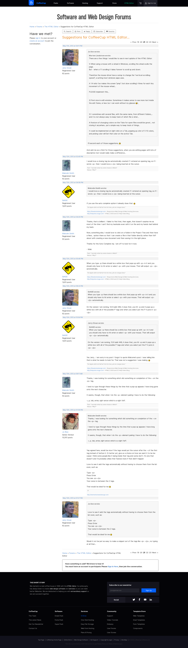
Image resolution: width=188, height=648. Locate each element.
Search (68, 31)
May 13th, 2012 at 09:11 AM (72, 374)
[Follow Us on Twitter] (134, 599)
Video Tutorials (112, 620)
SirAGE (65, 200)
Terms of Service (114, 644)
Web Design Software (81, 640)
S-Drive (83, 616)
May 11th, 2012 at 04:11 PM (72, 46)
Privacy (116, 640)
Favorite (111, 31)
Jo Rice (65, 432)
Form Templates (139, 624)
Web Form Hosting (87, 628)
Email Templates (139, 620)
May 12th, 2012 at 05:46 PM (73, 259)
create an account (37, 41)
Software (70, 3)
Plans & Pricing (86, 632)
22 (147, 42)
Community (111, 611)
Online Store (68, 640)
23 (150, 42)
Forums (39, 26)
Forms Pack (59, 620)
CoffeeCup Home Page (53, 640)
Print (78, 31)
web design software (57, 589)
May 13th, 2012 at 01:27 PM (73, 498)
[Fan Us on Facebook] (139, 599)
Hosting (85, 3)
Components (138, 628)
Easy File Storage (87, 624)
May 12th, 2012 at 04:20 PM (73, 217)
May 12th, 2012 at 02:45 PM (73, 156)
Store (114, 3)
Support (100, 3)
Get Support (94, 640)
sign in (38, 38)
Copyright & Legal (106, 640)
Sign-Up (149, 590)
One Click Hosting (87, 620)
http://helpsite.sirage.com (95, 213)
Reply (87, 31)
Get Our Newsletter (36, 624)
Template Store (139, 611)
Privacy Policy (101, 644)
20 (141, 42)
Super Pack (59, 624)
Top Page (41, 640)
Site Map (124, 640)
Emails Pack (59, 616)
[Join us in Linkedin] (151, 599)
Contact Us (33, 628)
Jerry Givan (66, 68)
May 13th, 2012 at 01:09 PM (73, 410)
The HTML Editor (51, 26)
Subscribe (99, 31)
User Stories (111, 632)
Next (154, 42)
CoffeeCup (33, 611)
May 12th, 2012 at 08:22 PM (73, 286)
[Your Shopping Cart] (141, 3)
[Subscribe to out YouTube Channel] (145, 599)
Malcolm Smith (68, 173)
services (72, 589)
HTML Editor (129, 3)
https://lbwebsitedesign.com (96, 211)
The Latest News (35, 620)
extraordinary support (79, 591)
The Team (32, 616)
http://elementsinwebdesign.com (97, 495)
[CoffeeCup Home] (41, 3)
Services (84, 611)
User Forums (111, 628)
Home (32, 26)
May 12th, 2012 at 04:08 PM (73, 182)
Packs (56, 3)
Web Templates (139, 616)
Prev (134, 42)
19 (138, 42)
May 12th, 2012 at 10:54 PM (73, 317)
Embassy (110, 624)
